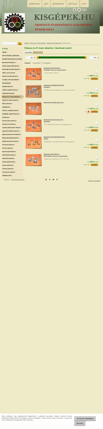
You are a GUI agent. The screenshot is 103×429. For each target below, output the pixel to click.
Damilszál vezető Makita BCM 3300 (54, 85)
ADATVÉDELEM (58, 4)
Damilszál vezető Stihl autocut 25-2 (54, 102)
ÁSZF (46, 4)
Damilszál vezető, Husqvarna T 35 (53, 119)
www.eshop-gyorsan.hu (17, 179)
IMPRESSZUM (34, 4)
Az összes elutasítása (85, 418)
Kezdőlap (26, 43)
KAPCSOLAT (72, 4)
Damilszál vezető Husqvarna (52, 68)
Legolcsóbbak (36, 63)
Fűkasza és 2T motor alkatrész (38, 43)
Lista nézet (28, 52)
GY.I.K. (84, 4)
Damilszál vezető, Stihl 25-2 (51, 154)
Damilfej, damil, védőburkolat (54, 43)
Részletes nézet (37, 52)
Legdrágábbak (47, 63)
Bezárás (80, 423)
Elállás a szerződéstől (94, 181)
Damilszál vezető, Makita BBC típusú (54, 137)
